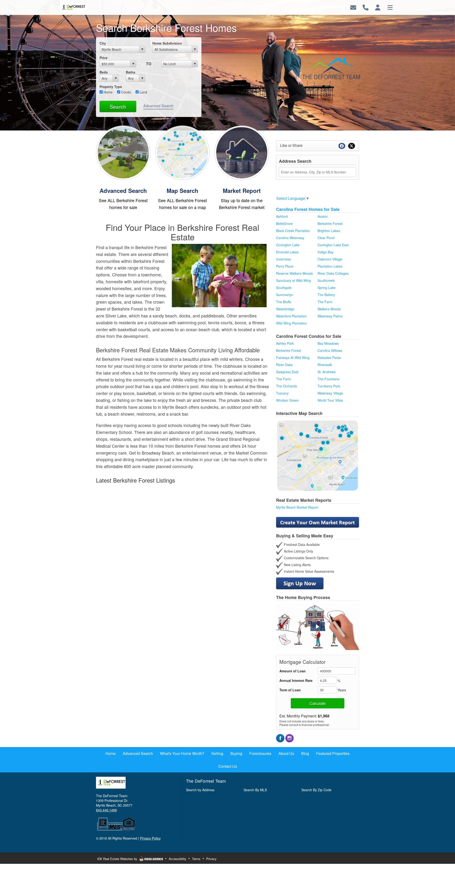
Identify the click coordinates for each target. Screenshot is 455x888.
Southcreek (326, 280)
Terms (196, 858)
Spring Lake (327, 287)
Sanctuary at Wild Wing (293, 280)
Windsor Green (287, 400)
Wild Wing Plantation (291, 323)
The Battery (326, 294)
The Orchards (286, 386)
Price (104, 57)
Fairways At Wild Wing (292, 357)
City (103, 43)
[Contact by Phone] (366, 7)
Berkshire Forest (330, 223)
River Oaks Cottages (333, 273)
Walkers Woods (329, 309)
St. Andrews (327, 371)
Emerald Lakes (287, 252)
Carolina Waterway (290, 237)
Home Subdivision (167, 43)
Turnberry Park (329, 386)
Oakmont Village (330, 259)
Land (143, 92)
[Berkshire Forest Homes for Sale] (123, 152)
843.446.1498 (106, 810)
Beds (104, 72)
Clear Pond (326, 237)
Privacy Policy (150, 838)
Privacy (211, 858)
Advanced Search (158, 105)
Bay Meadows (328, 343)
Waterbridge (285, 309)
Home (108, 92)
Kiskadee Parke (329, 357)
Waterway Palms (330, 316)
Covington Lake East (333, 244)
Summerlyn (284, 294)
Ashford (282, 216)
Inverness (283, 259)
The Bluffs (283, 301)
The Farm (325, 301)
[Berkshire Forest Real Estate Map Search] (182, 152)
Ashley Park (285, 343)
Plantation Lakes (330, 266)
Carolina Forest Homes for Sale (308, 209)
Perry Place (284, 266)
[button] (317, 626)
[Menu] (390, 7)
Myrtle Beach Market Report (297, 507)
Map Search (182, 190)
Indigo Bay (325, 252)
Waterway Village (330, 393)
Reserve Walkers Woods (294, 273)
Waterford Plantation (291, 316)
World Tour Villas (330, 400)
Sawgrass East (287, 371)
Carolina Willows (330, 350)
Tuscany (282, 393)
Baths (130, 72)
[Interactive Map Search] (317, 455)
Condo (125, 92)
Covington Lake (288, 244)
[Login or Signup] (377, 7)
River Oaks (284, 364)
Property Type (111, 86)
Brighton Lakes (329, 230)
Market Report (242, 190)
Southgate (283, 287)
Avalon (323, 216)
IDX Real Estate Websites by (117, 858)
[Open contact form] (353, 7)
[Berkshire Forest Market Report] (241, 152)
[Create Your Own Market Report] (317, 521)
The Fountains (328, 379)
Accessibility (177, 858)
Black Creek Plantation (293, 230)
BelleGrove (284, 223)
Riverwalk (325, 364)
